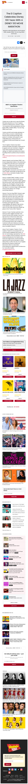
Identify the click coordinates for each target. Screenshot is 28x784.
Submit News (6, 776)
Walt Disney (7, 173)
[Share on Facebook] (18, 42)
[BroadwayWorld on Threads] (21, 769)
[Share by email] (24, 42)
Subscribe (14, 496)
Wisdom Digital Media (17, 779)
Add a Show (14, 605)
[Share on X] (21, 42)
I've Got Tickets (8, 376)
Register (16, 2)
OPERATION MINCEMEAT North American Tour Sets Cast (13, 729)
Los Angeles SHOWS (6, 534)
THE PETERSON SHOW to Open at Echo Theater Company (14, 88)
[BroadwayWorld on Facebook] (9, 769)
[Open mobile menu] (26, 2)
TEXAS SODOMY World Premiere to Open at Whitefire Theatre (13, 83)
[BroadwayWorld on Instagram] (12, 769)
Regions (12, 776)
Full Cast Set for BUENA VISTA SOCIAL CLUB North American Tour (14, 715)
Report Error (22, 777)
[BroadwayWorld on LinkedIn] (15, 769)
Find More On (13, 407)
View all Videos (6, 530)
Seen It (8, 374)
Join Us (20, 775)
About (12, 775)
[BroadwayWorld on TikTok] (18, 769)
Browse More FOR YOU (13, 648)
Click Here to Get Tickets (14, 253)
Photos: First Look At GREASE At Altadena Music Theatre (14, 73)
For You (8, 256)
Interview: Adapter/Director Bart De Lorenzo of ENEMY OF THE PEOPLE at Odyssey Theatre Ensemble (14, 78)
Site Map (16, 776)
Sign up (14, 664)
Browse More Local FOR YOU (15, 336)
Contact (16, 775)
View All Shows (14, 602)
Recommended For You (7, 612)
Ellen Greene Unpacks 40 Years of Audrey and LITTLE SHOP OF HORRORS (18, 525)
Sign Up (14, 55)
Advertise (8, 775)
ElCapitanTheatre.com (8, 249)
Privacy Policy (17, 780)
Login (20, 2)
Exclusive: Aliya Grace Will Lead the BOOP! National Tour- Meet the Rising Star (13, 700)
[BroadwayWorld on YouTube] (9, 772)
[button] (23, 2)
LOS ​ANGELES (10, 2)
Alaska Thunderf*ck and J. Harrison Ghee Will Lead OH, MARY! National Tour (13, 685)
